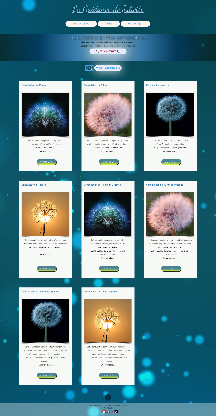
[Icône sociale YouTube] (104, 411)
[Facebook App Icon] (108, 411)
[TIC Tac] (116, 411)
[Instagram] (112, 411)
